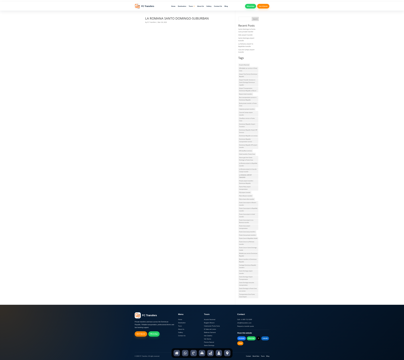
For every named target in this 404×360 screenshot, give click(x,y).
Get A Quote (263, 6)
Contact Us (218, 6)
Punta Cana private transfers (247, 235)
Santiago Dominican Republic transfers (247, 266)
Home (173, 6)
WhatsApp (250, 6)
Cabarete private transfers (247, 109)
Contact (248, 356)
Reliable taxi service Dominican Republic (248, 254)
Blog (226, 6)
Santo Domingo (209, 345)
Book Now (256, 356)
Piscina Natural (209, 342)
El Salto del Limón (210, 329)
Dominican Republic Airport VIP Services (248, 131)
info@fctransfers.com (244, 323)
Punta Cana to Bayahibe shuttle (248, 238)
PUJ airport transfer (245, 192)
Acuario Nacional (244, 65)
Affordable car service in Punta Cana (248, 69)
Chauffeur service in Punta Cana (247, 119)
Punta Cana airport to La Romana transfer (246, 221)
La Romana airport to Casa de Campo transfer (247, 170)
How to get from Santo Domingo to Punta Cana (246, 159)
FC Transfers (151, 22)
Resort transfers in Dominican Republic (248, 260)
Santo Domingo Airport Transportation (246, 278)
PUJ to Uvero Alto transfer (246, 199)
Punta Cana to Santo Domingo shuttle (248, 249)
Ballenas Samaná (210, 332)
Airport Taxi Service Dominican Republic (248, 75)
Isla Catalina (208, 335)
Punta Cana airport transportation (244, 227)
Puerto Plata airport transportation (245, 188)
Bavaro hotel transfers (245, 94)
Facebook (242, 338)
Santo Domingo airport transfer (245, 272)
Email (240, 343)
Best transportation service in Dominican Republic (247, 99)
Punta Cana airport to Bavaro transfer (247, 204)
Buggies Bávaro (209, 323)
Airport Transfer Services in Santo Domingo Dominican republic (247, 82)
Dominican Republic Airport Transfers (247, 125)
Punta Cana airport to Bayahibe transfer (248, 209)
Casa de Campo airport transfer (246, 114)
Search (255, 19)
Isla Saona (207, 339)
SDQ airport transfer (245, 35)
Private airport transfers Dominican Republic (246, 182)
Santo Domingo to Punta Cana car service (248, 290)
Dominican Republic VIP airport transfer (248, 146)
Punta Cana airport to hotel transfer (247, 215)
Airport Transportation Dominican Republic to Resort (247, 89)
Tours (192, 6)
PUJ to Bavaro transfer (245, 196)
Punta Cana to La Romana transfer (246, 243)
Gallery (208, 6)
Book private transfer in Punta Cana (248, 104)
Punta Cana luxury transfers (247, 232)
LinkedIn (265, 338)
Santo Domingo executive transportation (246, 284)
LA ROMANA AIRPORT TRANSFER (245, 176)
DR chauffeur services (245, 151)
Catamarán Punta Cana (212, 326)
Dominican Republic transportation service (245, 140)
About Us (200, 6)
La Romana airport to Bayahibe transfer (248, 164)
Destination (182, 6)
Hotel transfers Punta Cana (247, 154)
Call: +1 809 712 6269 (244, 319)
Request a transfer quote (245, 326)
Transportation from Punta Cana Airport (247, 295)
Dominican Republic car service (248, 136)
